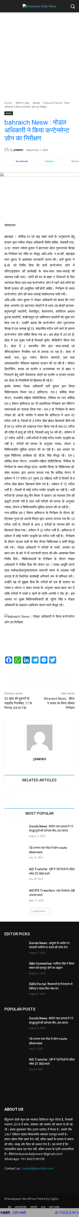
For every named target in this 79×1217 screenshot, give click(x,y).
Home (8, 103)
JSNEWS (18, 150)
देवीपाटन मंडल (22, 103)
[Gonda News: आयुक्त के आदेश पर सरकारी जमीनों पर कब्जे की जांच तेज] (14, 948)
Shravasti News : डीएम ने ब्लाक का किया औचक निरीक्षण (59, 703)
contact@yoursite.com (37, 1168)
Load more (38, 911)
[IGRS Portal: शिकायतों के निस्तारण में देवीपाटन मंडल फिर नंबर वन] (14, 989)
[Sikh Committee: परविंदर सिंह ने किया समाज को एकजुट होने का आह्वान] (14, 969)
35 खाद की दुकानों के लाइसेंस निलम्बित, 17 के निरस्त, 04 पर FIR (18, 703)
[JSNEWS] (7, 150)
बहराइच (36, 103)
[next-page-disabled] (14, 798)
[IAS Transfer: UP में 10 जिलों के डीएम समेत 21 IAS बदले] (14, 874)
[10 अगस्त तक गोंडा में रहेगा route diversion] (14, 853)
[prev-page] (7, 798)
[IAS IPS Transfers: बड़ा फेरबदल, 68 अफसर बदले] (14, 896)
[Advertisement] (39, 54)
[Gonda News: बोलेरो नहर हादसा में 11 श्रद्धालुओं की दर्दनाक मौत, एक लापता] (14, 831)
